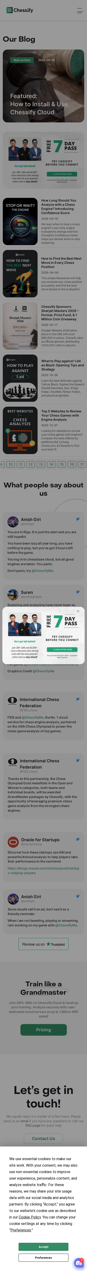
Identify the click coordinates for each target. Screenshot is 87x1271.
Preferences (43, 1257)
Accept (43, 1247)
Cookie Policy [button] (30, 1217)
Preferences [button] (20, 1230)
